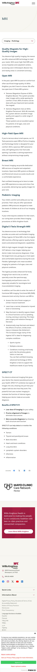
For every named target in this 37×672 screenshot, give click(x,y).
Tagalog (4, 627)
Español (4, 616)
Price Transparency (8, 610)
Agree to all (18, 662)
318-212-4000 (9, 576)
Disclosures (5, 608)
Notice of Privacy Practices (10, 605)
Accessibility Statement (9, 603)
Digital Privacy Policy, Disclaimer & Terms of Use (17, 601)
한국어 (4, 630)
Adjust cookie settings (8, 654)
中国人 (4, 623)
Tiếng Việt (5, 620)
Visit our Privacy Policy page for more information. (17, 657)
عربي (3, 625)
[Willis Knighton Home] (10, 3)
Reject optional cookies (18, 666)
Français (4, 618)
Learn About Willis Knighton (18, 531)
